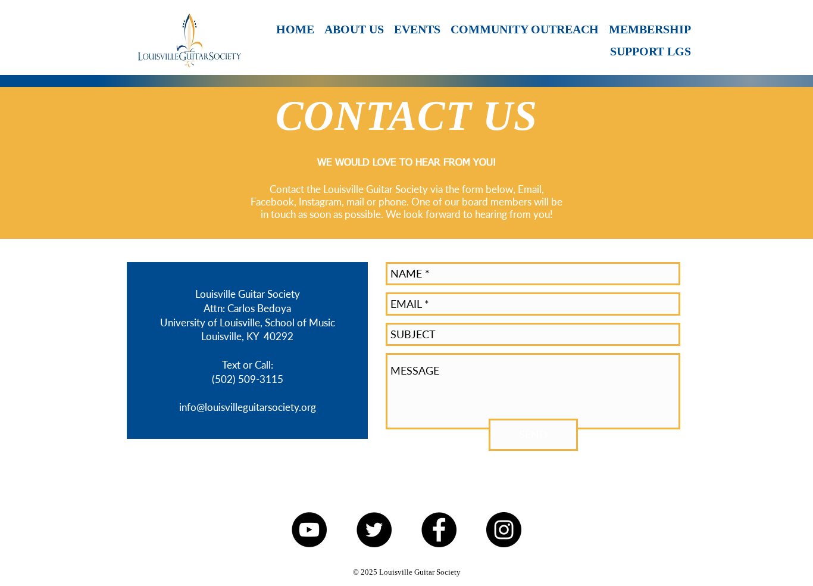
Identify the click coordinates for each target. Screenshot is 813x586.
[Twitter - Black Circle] (374, 529)
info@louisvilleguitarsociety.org (247, 407)
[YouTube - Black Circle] (309, 529)
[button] (416, 29)
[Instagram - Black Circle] (503, 529)
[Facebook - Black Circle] (438, 529)
